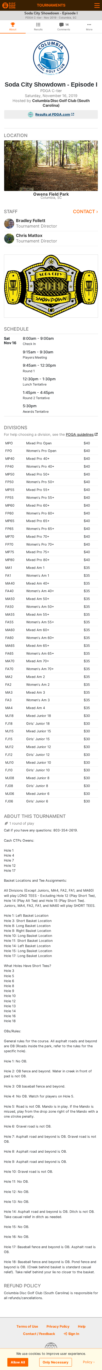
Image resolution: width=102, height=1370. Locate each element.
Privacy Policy (58, 1326)
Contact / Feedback (39, 1334)
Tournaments (51, 5)
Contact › (85, 211)
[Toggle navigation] (97, 5)
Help (82, 1326)
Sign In (73, 1334)
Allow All (18, 1362)
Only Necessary (56, 1362)
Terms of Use (27, 1326)
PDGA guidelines (80, 434)
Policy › (89, 1362)
